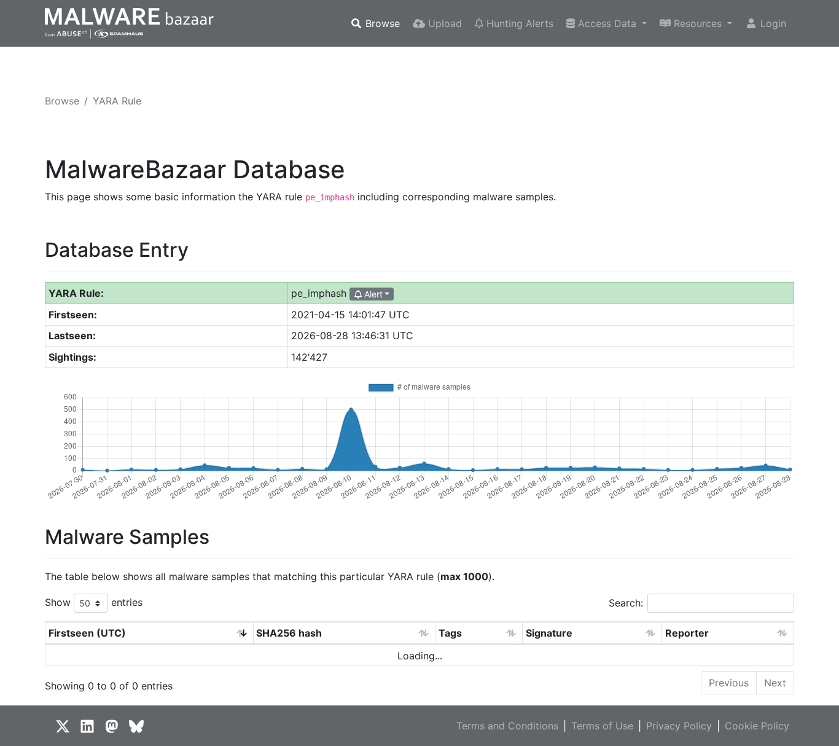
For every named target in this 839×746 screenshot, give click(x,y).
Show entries (93, 602)
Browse (381, 23)
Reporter (687, 633)
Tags (450, 633)
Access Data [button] (607, 23)
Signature (549, 633)
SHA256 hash (289, 633)
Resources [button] (698, 23)
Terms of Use (602, 726)
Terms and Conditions (507, 726)
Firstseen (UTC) (87, 633)
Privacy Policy (679, 726)
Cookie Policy (757, 726)
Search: (626, 603)
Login (771, 23)
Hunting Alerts (518, 23)
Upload (443, 23)
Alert (372, 294)
